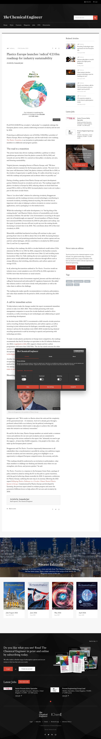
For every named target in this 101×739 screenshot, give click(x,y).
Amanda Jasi (24, 499)
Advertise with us (66, 722)
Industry (12, 48)
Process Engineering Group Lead (73, 688)
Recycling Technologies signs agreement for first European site (85, 48)
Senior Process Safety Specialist (26, 688)
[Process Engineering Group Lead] (54, 689)
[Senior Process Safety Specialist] (8, 688)
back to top (92, 641)
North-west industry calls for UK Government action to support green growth (85, 87)
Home (5, 25)
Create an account (85, 267)
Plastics (87, 281)
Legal (31, 722)
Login (96, 2)
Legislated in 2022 (20, 344)
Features (18, 25)
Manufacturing (78, 281)
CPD (38, 25)
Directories (46, 25)
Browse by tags (55, 722)
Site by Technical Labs (50, 729)
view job (17, 696)
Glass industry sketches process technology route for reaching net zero (85, 74)
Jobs (33, 25)
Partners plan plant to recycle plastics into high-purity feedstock (85, 61)
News (11, 25)
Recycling (69, 285)
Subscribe (88, 2)
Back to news (12, 509)
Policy (76, 285)
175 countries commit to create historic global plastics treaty (85, 100)
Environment (83, 96)
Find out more (80, 165)
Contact (46, 722)
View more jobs (24, 682)
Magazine (27, 25)
